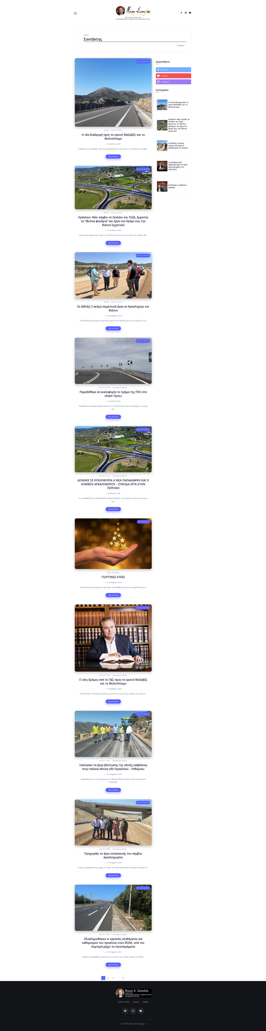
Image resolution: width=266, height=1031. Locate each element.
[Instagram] (185, 13)
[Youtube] (189, 13)
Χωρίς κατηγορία (113, 573)
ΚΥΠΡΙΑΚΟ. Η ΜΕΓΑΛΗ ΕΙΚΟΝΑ (177, 186)
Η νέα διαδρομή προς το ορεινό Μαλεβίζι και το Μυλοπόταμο (113, 136)
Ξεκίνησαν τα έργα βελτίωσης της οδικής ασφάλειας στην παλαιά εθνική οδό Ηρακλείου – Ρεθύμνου (113, 767)
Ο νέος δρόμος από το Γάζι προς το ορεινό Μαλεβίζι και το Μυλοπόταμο (113, 681)
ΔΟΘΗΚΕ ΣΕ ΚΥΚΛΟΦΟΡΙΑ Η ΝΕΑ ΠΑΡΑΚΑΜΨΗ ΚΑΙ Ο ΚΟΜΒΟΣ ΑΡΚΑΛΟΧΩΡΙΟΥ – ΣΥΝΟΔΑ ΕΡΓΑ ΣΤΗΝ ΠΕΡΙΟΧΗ (113, 484)
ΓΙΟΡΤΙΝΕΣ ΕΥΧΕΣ (113, 577)
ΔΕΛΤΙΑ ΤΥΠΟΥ (116, 130)
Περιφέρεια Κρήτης (119, 387)
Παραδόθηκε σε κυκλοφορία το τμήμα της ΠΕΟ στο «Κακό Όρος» (113, 394)
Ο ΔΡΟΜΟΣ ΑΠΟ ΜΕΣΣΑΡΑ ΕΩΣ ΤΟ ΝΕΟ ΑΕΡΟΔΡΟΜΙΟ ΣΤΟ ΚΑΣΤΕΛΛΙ (177, 166)
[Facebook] (180, 13)
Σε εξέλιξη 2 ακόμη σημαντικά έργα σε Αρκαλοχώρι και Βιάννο (113, 308)
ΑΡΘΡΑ (106, 130)
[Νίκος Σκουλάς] (133, 12)
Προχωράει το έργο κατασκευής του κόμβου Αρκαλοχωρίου (113, 855)
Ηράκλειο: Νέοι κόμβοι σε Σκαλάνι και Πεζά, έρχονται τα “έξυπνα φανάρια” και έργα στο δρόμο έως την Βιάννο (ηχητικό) (113, 221)
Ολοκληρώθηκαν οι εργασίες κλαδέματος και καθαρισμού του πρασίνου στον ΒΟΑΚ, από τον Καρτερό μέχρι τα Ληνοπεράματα (113, 942)
